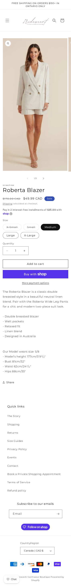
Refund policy (16, 490)
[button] (7, 20)
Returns (12, 432)
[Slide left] (27, 178)
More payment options (35, 283)
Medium (50, 227)
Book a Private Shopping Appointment (34, 474)
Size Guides (15, 441)
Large (11, 235)
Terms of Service (18, 482)
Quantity (8, 243)
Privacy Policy (17, 449)
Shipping (7, 203)
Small (33, 227)
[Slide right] (44, 178)
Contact (12, 465)
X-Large (29, 235)
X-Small (14, 227)
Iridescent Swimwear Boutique (33, 577)
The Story (13, 416)
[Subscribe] (58, 514)
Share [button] (10, 382)
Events (12, 457)
